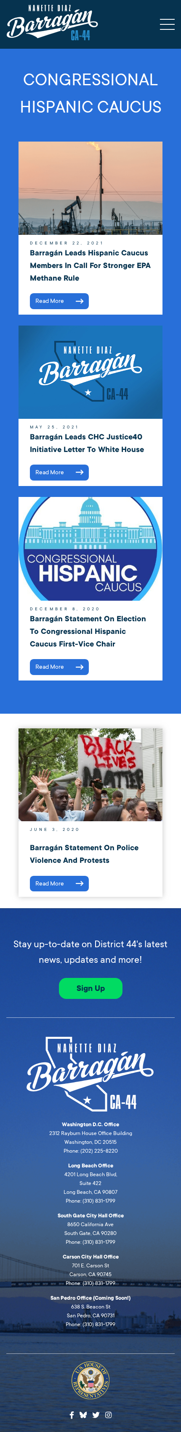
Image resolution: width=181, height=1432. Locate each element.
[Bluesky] (83, 1414)
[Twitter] (96, 1415)
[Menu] (167, 24)
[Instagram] (108, 1415)
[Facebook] (71, 1415)
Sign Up (91, 988)
